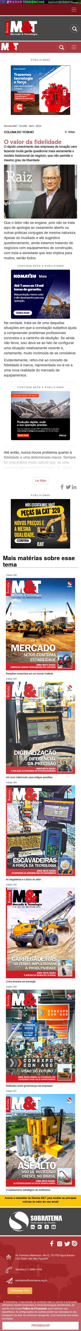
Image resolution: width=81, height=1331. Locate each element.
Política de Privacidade (34, 1309)
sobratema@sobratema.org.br (31, 1281)
